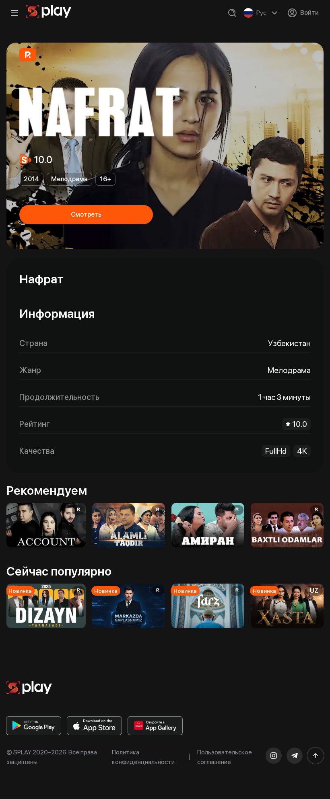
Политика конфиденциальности (143, 757)
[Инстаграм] (274, 756)
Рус (261, 12)
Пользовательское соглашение (224, 757)
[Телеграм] (295, 756)
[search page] (232, 13)
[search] (232, 13)
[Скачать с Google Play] (33, 726)
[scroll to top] (315, 756)
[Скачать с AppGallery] (155, 726)
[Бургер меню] (14, 13)
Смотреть (86, 214)
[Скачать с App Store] (94, 726)
